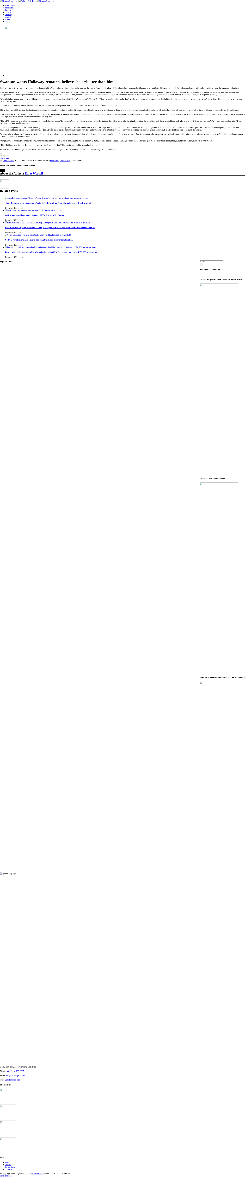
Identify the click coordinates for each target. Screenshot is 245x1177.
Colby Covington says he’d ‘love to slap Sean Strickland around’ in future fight (39, 240)
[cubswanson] (44, 75)
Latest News (65, 161)
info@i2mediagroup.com (16, 1075)
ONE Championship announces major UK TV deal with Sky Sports (34, 215)
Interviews (54, 161)
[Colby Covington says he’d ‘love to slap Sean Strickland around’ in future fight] (38, 235)
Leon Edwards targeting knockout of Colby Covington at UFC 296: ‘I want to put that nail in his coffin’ (50, 228)
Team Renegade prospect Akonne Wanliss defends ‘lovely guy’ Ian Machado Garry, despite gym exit (48, 203)
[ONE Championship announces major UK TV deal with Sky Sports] (33, 210)
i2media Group (37, 1173)
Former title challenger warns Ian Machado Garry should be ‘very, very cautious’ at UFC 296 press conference (53, 252)
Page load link (5, 1176)
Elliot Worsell (8, 161)
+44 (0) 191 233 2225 (15, 1071)
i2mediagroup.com (12, 1080)
